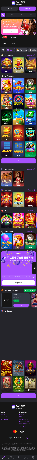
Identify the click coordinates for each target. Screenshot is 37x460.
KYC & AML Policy (24, 419)
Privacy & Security (24, 421)
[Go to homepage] (18, 3)
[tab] (11, 15)
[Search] (3, 50)
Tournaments (4, 419)
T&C (20, 417)
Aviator (3, 414)
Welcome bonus (5, 417)
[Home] (3, 15)
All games (30, 55)
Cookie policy (23, 426)
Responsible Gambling (25, 423)
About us (21, 414)
